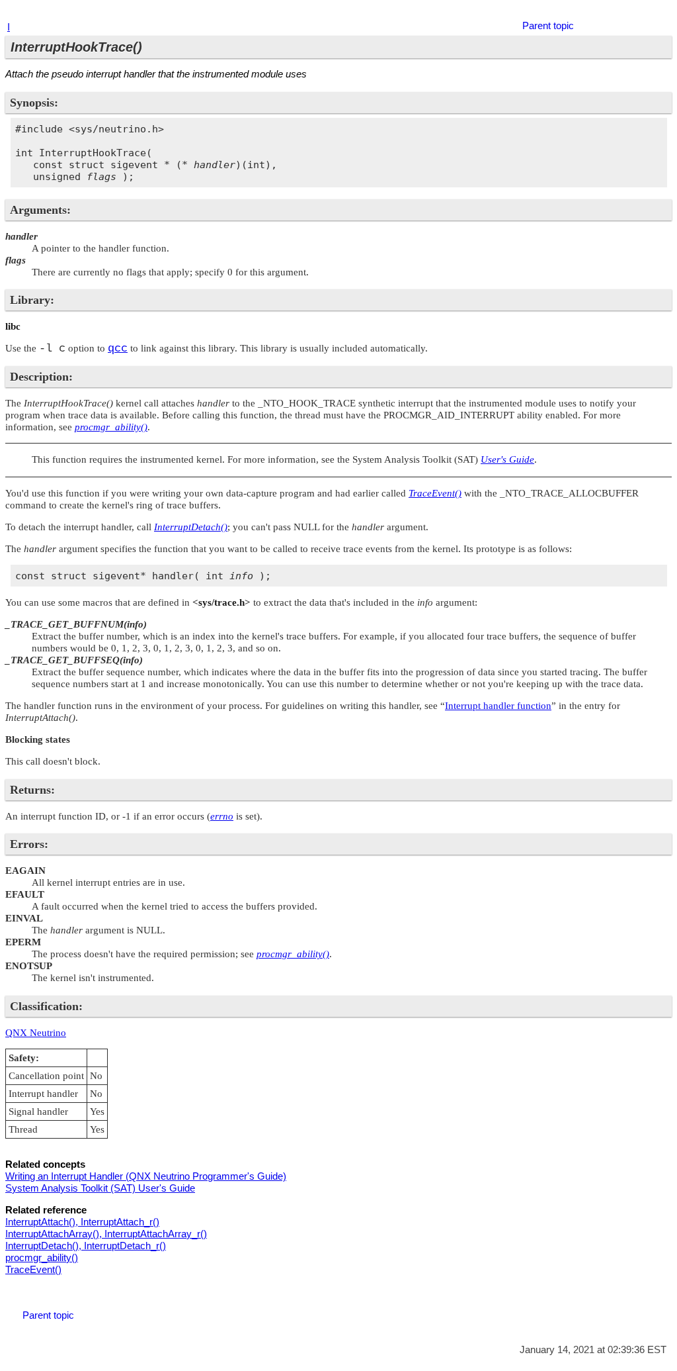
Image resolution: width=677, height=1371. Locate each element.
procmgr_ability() (41, 1257)
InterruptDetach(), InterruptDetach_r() (85, 1245)
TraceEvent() (33, 1269)
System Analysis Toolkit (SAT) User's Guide (100, 1188)
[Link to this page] (644, 12)
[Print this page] (660, 12)
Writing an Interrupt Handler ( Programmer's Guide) (145, 1176)
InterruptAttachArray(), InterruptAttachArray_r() (106, 1233)
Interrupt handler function (498, 705)
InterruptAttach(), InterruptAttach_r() (82, 1221)
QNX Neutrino (35, 1032)
